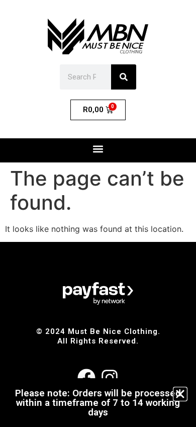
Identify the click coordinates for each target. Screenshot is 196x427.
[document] (98, 213)
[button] (180, 394)
